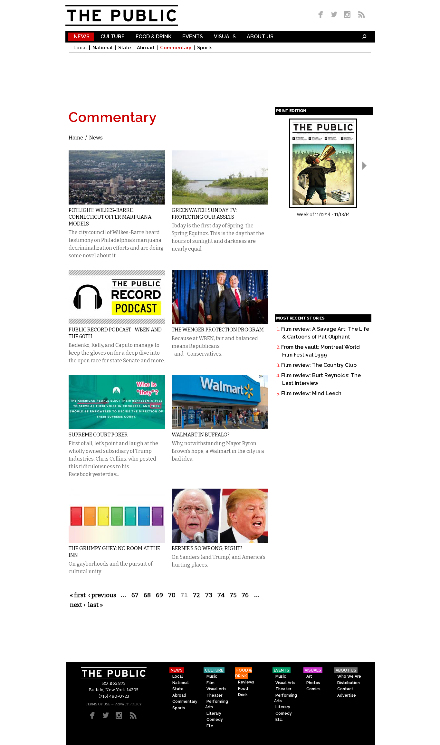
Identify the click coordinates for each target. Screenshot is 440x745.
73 (208, 595)
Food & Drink (153, 37)
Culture (112, 37)
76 (245, 595)
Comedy (214, 719)
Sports (205, 47)
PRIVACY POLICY (128, 704)
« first (78, 595)
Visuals (225, 37)
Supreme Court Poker (98, 435)
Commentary (175, 47)
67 (135, 595)
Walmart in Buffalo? (201, 435)
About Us (260, 37)
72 (196, 595)
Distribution (348, 683)
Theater (214, 695)
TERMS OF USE (98, 704)
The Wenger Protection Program (218, 330)
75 (233, 595)
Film (210, 683)
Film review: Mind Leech (311, 393)
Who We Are (349, 676)
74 (221, 595)
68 (147, 595)
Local (80, 47)
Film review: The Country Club (319, 365)
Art (309, 676)
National (102, 47)
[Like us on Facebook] (322, 15)
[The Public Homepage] (130, 15)
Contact (345, 689)
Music (211, 676)
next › (77, 604)
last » (95, 604)
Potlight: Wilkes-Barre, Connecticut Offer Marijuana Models (110, 217)
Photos (313, 683)
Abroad (145, 47)
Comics (313, 689)
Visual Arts (216, 689)
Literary (213, 713)
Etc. (210, 726)
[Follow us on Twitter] (334, 15)
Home (76, 138)
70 (172, 595)
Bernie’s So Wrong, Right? (207, 548)
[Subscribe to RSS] (359, 15)
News (82, 37)
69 (159, 595)
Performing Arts (216, 704)
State (124, 47)
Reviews (246, 682)
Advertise (346, 695)
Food (243, 688)
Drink (243, 694)
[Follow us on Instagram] (347, 15)
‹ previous (102, 595)
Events (192, 37)
